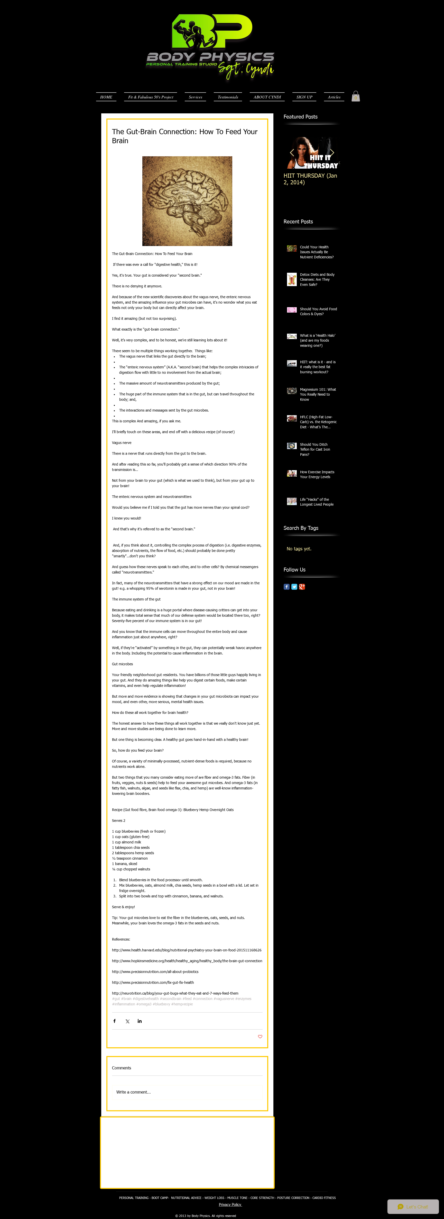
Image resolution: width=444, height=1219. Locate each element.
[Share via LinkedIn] (139, 1020)
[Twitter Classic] (294, 587)
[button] (355, 96)
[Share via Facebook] (114, 1020)
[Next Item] (332, 153)
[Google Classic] (302, 587)
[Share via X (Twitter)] (127, 1020)
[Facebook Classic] (287, 587)
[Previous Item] (292, 153)
